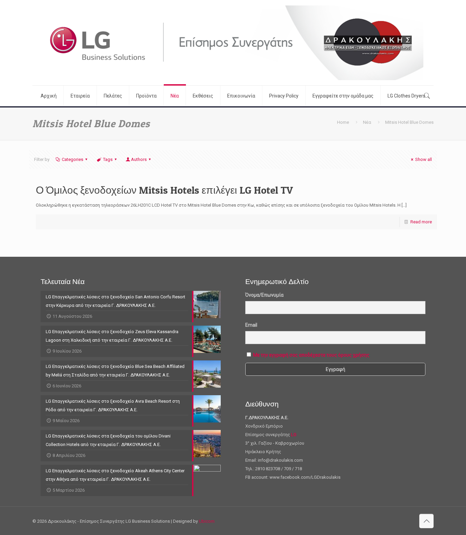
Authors (139, 159)
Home (343, 122)
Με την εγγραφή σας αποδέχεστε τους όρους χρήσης (311, 355)
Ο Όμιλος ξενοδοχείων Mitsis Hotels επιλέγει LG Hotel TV (164, 190)
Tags (108, 159)
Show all (423, 159)
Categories (72, 159)
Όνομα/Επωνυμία (264, 295)
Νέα (367, 122)
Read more (421, 221)
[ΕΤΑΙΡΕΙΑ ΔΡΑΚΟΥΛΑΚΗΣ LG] (233, 42)
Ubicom (207, 521)
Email (251, 325)
